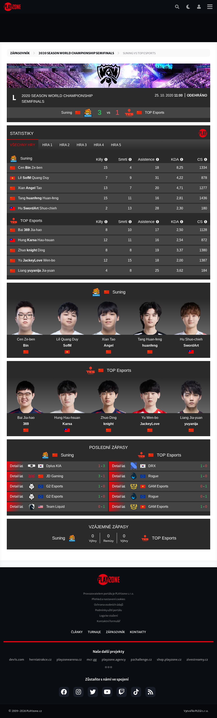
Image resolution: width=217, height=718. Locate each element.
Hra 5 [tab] (116, 145)
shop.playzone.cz (169, 659)
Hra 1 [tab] (47, 145)
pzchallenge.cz (141, 659)
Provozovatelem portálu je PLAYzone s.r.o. (108, 593)
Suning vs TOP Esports (139, 53)
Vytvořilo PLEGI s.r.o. (196, 710)
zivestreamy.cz (197, 659)
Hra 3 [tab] (82, 145)
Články (77, 632)
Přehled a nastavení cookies (108, 599)
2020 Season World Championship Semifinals (76, 53)
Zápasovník (20, 53)
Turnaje (94, 632)
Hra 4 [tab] (99, 145)
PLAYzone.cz (34, 710)
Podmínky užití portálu (108, 610)
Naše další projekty (108, 651)
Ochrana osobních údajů (108, 604)
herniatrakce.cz (40, 659)
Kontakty (138, 632)
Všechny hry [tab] (22, 145)
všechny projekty (108, 668)
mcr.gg (92, 659)
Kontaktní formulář (108, 621)
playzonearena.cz (69, 659)
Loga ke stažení (108, 615)
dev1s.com (16, 659)
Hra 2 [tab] (65, 145)
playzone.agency (114, 659)
